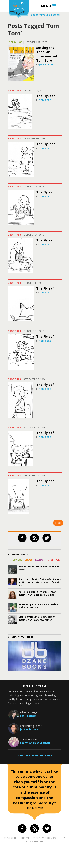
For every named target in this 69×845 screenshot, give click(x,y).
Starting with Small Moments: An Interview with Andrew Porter (37, 618)
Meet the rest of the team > (34, 755)
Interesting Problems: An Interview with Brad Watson (38, 606)
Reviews (40, 559)
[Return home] (19, 9)
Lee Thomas (28, 715)
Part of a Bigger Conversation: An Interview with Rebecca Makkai (37, 593)
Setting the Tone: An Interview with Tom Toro (47, 53)
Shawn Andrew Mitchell (35, 742)
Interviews (15, 42)
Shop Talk (14, 90)
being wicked (34, 841)
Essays (29, 559)
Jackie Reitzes (29, 729)
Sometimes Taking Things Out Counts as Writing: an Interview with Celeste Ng (40, 582)
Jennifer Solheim (49, 64)
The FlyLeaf (45, 96)
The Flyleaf (45, 192)
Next (58, 523)
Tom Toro (45, 100)
